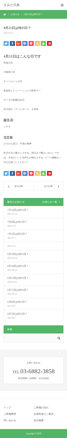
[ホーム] (5, 14)
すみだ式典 (12, 5)
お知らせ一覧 (49, 202)
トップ (7, 407)
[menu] (62, 5)
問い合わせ (10, 420)
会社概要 (39, 420)
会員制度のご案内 (44, 414)
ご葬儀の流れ (41, 407)
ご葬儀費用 (10, 414)
